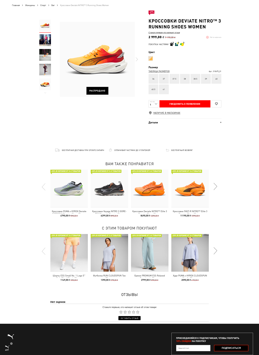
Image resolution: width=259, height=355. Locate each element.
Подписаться (231, 348)
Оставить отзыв (129, 318)
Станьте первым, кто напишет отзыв (164, 32)
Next (136, 59)
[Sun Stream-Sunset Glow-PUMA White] (150, 58)
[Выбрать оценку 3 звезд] (129, 312)
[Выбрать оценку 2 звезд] (125, 312)
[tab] (185, 122)
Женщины (30, 5)
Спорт (43, 5)
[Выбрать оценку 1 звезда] (121, 312)
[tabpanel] (97, 59)
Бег (53, 5)
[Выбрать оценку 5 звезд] (138, 312)
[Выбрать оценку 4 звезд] (133, 312)
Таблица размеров (159, 71)
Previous (43, 186)
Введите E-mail (184, 348)
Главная (16, 5)
